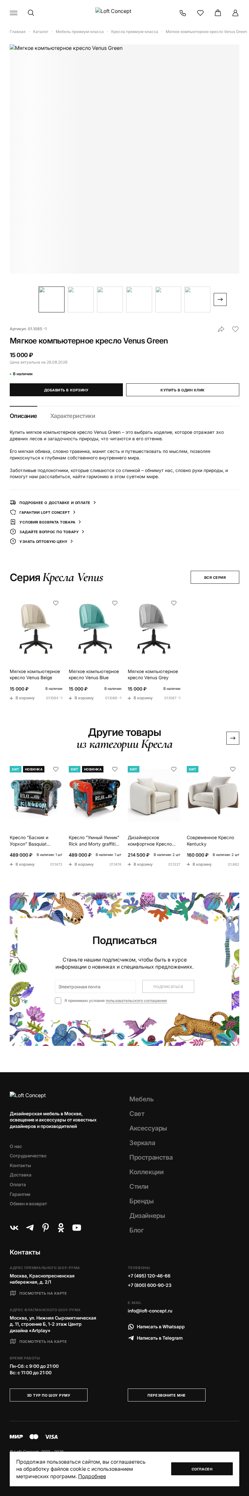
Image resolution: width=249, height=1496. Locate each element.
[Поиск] (31, 13)
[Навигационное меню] (14, 13)
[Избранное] (200, 13)
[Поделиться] (221, 329)
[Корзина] (218, 13)
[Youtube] (76, 1227)
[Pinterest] (45, 1227)
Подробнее (92, 1476)
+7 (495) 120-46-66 (149, 1275)
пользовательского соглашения (136, 1000)
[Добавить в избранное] (235, 329)
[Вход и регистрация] (235, 13)
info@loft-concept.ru (150, 1310)
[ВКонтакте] (14, 1227)
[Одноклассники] (60, 1227)
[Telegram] (29, 1227)
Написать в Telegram (160, 1338)
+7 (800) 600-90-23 (150, 1285)
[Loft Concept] (124, 12)
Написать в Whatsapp (161, 1326)
